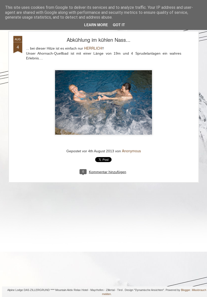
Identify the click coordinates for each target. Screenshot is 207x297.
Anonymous (131, 150)
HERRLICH (93, 48)
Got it (119, 24)
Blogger (185, 290)
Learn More (96, 24)
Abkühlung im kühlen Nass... (99, 39)
